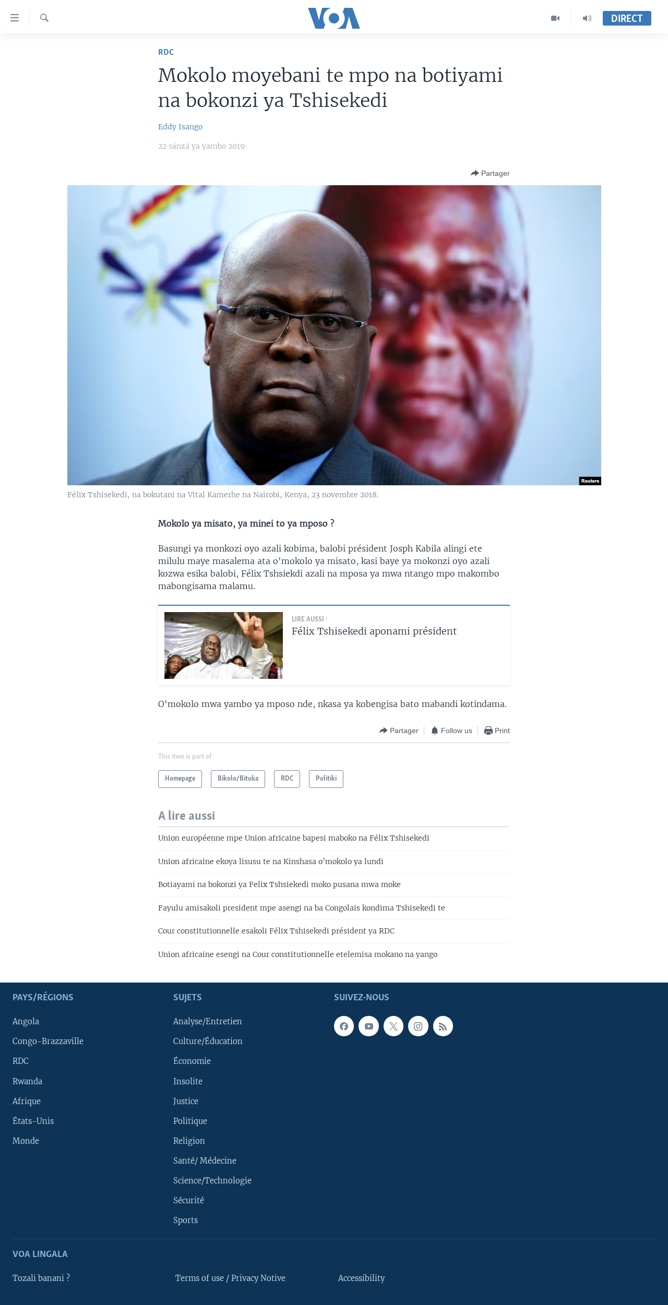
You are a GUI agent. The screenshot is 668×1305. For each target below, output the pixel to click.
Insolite (187, 1081)
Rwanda (27, 1081)
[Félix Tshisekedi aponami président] (223, 645)
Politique (190, 1121)
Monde (26, 1141)
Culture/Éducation (208, 1041)
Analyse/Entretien (207, 1021)
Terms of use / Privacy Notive (230, 1278)
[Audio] (587, 18)
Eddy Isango (180, 126)
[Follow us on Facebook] (344, 1026)
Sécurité (188, 1200)
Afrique (27, 1101)
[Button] (490, 173)
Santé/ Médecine (204, 1161)
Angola (26, 1021)
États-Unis (33, 1121)
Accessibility (361, 1278)
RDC (166, 52)
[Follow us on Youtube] (368, 1026)
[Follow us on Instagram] (418, 1026)
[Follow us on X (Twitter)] (393, 1026)
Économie (192, 1061)
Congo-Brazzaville (48, 1041)
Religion (189, 1141)
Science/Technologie (212, 1181)
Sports (185, 1220)
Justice (185, 1101)
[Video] (555, 18)
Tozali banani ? (41, 1278)
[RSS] (443, 1026)
